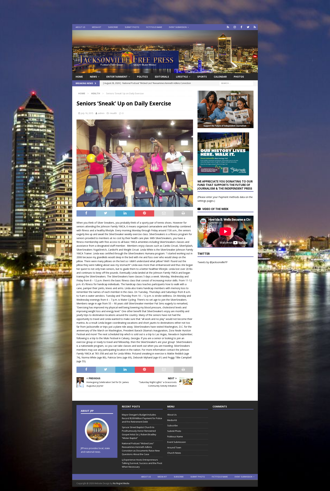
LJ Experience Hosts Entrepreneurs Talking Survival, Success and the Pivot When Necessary (142, 463)
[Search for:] (236, 83)
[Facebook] (241, 27)
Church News (174, 452)
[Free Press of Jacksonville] (165, 71)
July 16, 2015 (87, 113)
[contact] (228, 27)
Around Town (174, 447)
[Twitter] (248, 27)
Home (79, 76)
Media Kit (96, 27)
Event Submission (178, 27)
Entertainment (117, 76)
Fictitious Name (154, 27)
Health (113, 113)
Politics (142, 76)
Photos (239, 76)
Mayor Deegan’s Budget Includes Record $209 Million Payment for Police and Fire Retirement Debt (142, 418)
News (93, 76)
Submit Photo (132, 27)
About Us (80, 27)
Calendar (220, 76)
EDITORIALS (162, 76)
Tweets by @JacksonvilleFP (212, 262)
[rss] (255, 27)
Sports (202, 76)
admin (101, 113)
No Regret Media (121, 483)
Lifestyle (182, 76)
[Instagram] (235, 27)
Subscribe (113, 27)
